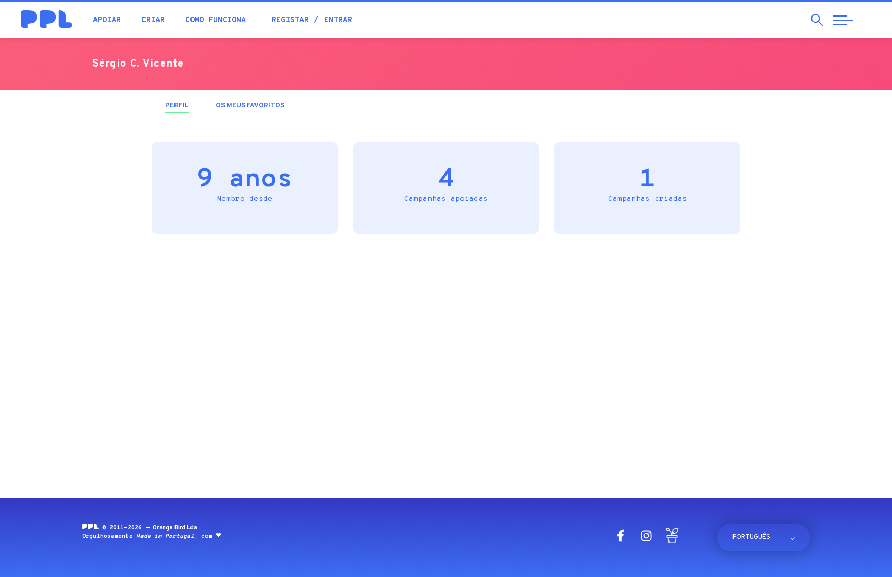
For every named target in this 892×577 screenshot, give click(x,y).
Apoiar (107, 20)
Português (751, 537)
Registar (290, 20)
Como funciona (215, 20)
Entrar (338, 20)
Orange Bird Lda (175, 528)
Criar (153, 20)
